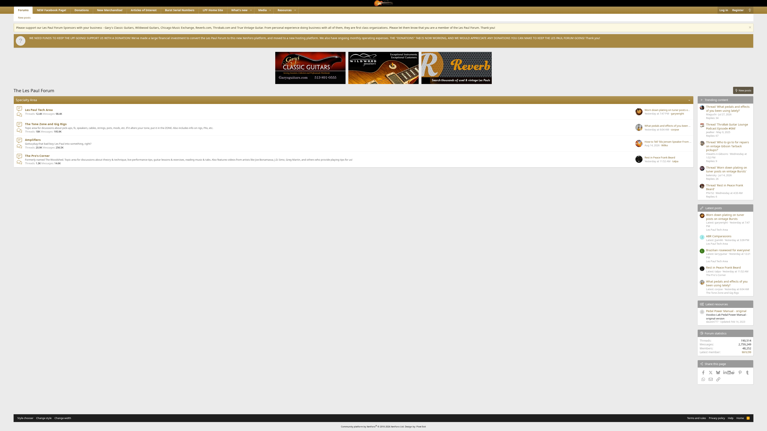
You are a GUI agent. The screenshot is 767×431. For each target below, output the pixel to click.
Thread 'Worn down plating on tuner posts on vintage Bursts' (726, 169)
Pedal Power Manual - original (726, 311)
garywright (677, 113)
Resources (285, 10)
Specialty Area (26, 100)
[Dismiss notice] (749, 28)
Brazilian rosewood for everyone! (728, 250)
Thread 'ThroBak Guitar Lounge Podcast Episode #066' (727, 126)
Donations (82, 10)
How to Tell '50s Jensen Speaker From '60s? (670, 141)
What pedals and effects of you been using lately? (674, 126)
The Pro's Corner (37, 156)
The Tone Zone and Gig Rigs (46, 124)
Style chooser (25, 418)
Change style (44, 418)
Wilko (664, 145)
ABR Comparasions (718, 236)
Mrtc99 (746, 352)
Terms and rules (696, 418)
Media (262, 10)
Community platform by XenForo (372, 426)
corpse (675, 129)
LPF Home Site (213, 10)
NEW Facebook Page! (51, 10)
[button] (251, 10)
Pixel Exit (421, 426)
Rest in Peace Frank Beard (660, 157)
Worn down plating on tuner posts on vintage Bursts (676, 110)
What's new (239, 10)
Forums (23, 10)
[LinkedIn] (725, 372)
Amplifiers (33, 140)
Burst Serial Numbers (179, 10)
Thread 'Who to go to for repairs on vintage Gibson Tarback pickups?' (727, 146)
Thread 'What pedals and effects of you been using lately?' (728, 109)
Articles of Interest (144, 10)
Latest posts (713, 208)
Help (730, 418)
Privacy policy (717, 418)
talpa (675, 161)
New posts (24, 17)
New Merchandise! (109, 10)
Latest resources (716, 304)
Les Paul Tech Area (39, 110)
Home (740, 418)
